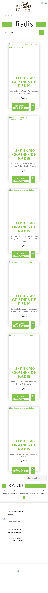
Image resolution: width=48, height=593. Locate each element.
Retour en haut (35, 478)
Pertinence (24, 32)
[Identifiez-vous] (42, 3)
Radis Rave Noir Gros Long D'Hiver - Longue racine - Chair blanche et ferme (24, 238)
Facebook (21, 579)
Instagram (27, 579)
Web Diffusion (28, 586)
